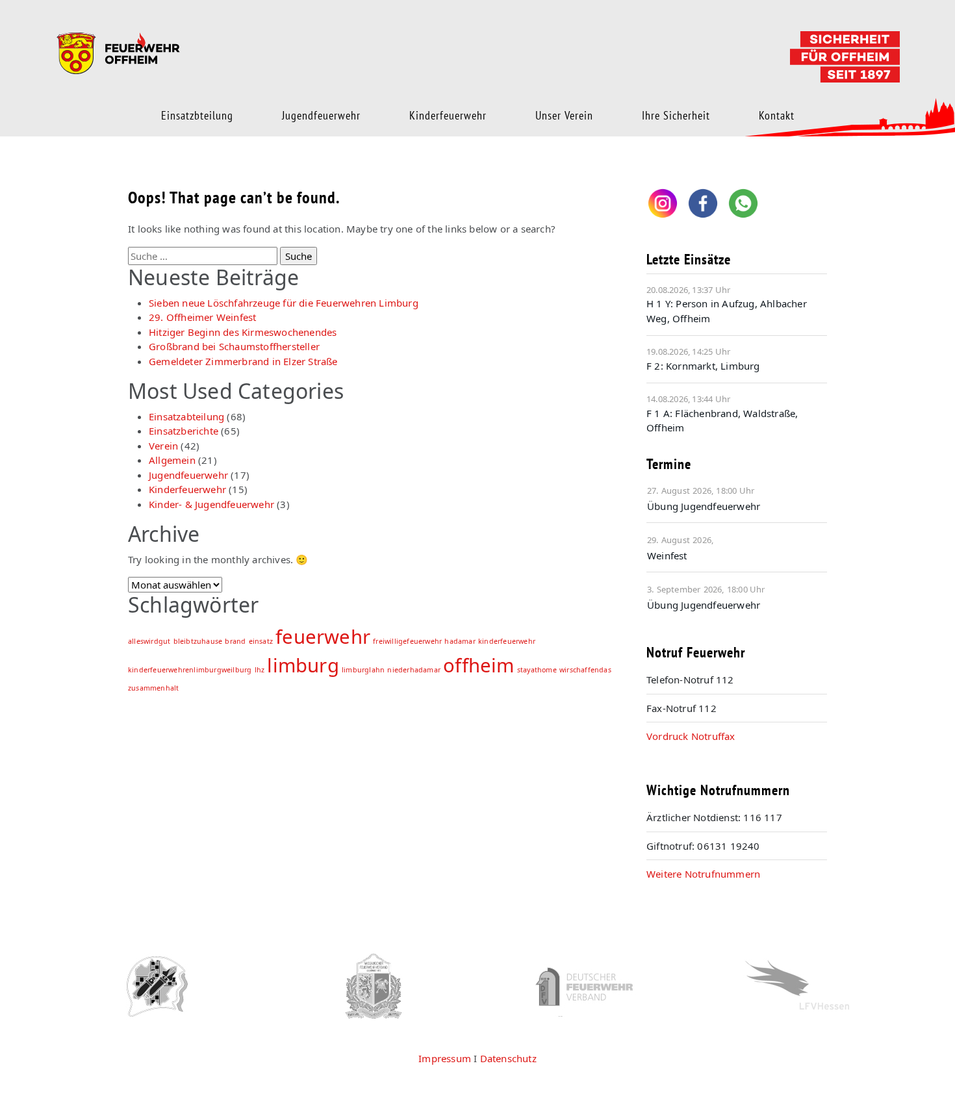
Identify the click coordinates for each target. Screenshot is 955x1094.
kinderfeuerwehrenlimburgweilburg (189, 669)
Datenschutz (508, 1058)
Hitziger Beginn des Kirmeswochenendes (243, 331)
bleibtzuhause (198, 641)
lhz (260, 669)
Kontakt (777, 115)
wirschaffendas (585, 669)
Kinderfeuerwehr (448, 115)
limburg (302, 665)
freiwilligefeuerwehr (407, 641)
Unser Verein (564, 115)
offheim (478, 665)
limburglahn (363, 669)
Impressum (444, 1058)
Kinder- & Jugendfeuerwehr (211, 504)
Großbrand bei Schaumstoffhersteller (234, 346)
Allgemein (172, 459)
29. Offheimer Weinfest (202, 317)
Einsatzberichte (183, 430)
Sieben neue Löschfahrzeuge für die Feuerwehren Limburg (283, 302)
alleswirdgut (149, 641)
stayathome (537, 669)
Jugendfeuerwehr (321, 115)
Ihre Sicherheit (676, 115)
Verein (163, 445)
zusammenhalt (153, 688)
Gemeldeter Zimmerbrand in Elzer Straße (243, 361)
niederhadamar (413, 669)
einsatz (261, 641)
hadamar (459, 641)
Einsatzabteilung (186, 416)
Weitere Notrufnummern (703, 873)
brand (235, 641)
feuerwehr (322, 637)
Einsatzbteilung (197, 115)
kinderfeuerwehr (506, 641)
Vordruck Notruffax (690, 736)
